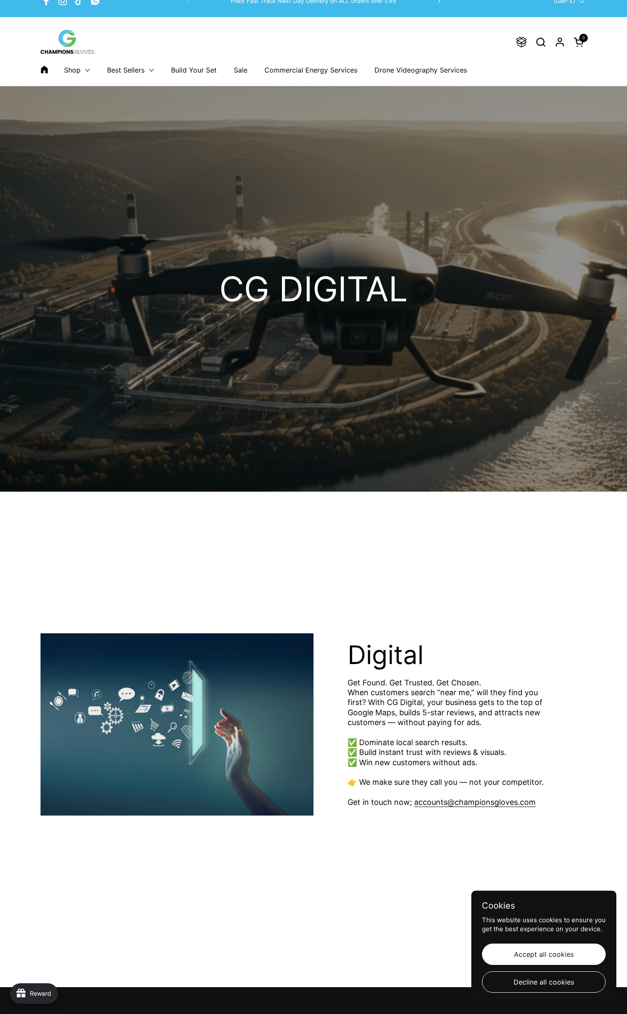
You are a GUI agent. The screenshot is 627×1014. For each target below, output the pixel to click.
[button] (540, 42)
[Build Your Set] (521, 42)
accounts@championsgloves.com (475, 802)
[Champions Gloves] (68, 42)
